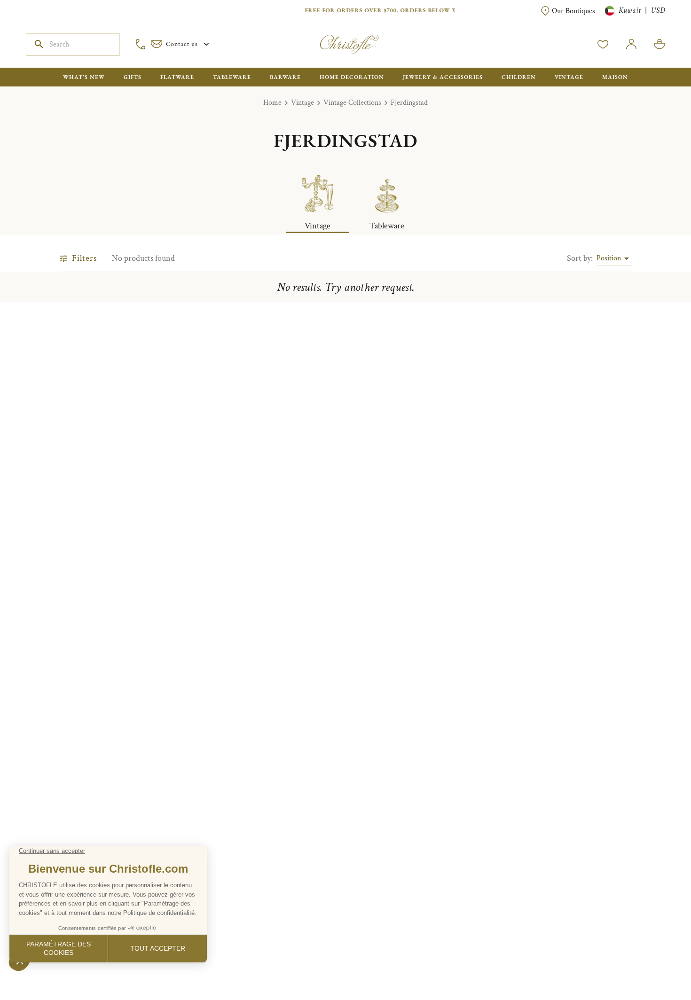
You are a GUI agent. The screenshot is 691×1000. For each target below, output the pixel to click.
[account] (603, 44)
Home (272, 103)
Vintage (302, 103)
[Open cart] (659, 44)
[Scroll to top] (654, 963)
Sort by (580, 258)
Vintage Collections (352, 103)
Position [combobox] (609, 258)
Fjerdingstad (409, 103)
